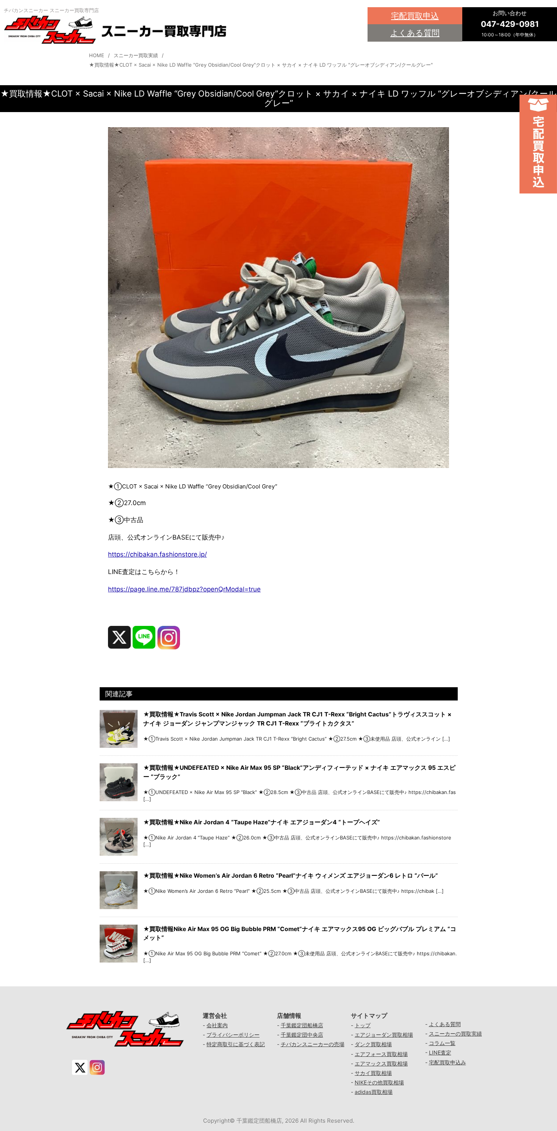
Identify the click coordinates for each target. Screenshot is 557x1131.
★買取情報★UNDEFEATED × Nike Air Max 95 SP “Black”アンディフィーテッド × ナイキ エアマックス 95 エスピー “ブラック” (299, 772)
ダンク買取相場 (373, 1044)
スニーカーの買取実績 (455, 1033)
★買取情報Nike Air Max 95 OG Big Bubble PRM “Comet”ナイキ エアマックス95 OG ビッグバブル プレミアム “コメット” (299, 933)
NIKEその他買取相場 (379, 1082)
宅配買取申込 (415, 15)
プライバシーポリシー (233, 1034)
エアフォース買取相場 (381, 1054)
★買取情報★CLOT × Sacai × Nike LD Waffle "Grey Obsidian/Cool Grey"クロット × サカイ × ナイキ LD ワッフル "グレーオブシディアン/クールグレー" (261, 65)
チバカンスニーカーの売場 (312, 1044)
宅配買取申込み (447, 1062)
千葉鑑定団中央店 (302, 1034)
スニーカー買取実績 (136, 55)
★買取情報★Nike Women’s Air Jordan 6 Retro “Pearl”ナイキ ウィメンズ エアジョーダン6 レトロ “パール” (290, 875)
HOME (96, 55)
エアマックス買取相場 (381, 1063)
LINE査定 (440, 1052)
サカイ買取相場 (373, 1073)
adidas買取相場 (374, 1092)
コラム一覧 (442, 1043)
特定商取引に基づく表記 (236, 1044)
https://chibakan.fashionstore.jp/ (157, 554)
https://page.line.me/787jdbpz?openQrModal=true (184, 589)
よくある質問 (415, 32)
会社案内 (217, 1025)
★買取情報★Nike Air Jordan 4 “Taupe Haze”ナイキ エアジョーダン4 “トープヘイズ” (261, 822)
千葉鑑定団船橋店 (302, 1025)
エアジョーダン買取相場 (384, 1034)
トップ (363, 1025)
